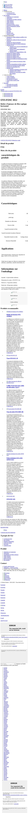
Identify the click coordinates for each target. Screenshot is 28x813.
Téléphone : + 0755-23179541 (11, 567)
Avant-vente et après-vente (13, 80)
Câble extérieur (10, 22)
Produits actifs (10, 33)
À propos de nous (8, 538)
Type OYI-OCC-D (12, 358)
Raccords (9, 31)
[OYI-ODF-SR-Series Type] (14, 409)
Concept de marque (11, 14)
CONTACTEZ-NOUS (6, 140)
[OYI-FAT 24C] (11, 496)
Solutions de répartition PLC (13, 66)
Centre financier (10, 76)
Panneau (9, 27)
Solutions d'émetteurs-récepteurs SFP (18, 69)
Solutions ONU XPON (15, 71)
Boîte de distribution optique (13, 26)
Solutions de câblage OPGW (13, 54)
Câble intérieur (10, 21)
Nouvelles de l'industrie (12, 85)
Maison (5, 10)
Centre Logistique (11, 77)
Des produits (7, 15)
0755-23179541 (8, 4)
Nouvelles (6, 83)
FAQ (8, 81)
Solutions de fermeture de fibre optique (16, 65)
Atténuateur (9, 18)
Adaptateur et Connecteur (13, 16)
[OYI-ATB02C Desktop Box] (15, 311)
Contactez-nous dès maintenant (8, 532)
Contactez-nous (7, 87)
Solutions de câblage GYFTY (14, 57)
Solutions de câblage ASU (13, 56)
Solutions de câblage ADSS (13, 53)
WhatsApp (14, 140)
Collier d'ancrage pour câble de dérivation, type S (15, 386)
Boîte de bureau (10, 23)
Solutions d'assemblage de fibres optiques (16, 64)
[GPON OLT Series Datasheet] (15, 455)
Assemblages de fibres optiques (14, 19)
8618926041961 (9, 7)
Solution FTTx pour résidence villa (18, 52)
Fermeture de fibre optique (13, 25)
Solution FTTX (10, 45)
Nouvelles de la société (12, 84)
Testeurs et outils (10, 34)
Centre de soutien (8, 543)
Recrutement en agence (12, 79)
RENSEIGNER (4, 527)
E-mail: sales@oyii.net (9, 566)
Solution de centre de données (14, 42)
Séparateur (9, 29)
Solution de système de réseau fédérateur (16, 44)
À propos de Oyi (10, 12)
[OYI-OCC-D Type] (12, 355)
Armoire (9, 30)
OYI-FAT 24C (11, 499)
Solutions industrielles (9, 541)
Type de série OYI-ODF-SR (15, 412)
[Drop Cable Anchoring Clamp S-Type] (15, 382)
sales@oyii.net (8, 6)
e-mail (18, 140)
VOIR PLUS (10, 352)
